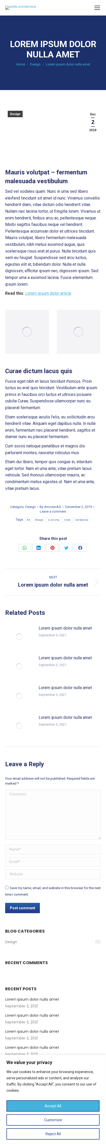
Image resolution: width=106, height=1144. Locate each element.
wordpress (81, 519)
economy (53, 519)
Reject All (53, 1134)
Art (28, 519)
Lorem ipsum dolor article (48, 293)
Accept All (53, 1106)
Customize (53, 1120)
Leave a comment (53, 511)
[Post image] (19, 636)
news (67, 519)
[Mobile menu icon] (97, 7)
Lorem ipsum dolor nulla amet (65, 628)
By (50, 507)
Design (15, 114)
